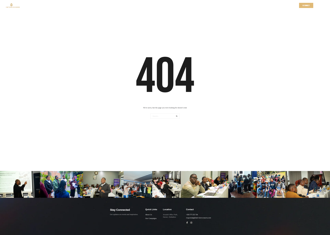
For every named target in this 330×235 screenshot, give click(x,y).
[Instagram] (320, 5)
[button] (306, 5)
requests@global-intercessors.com (198, 218)
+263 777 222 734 (192, 215)
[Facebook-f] (317, 5)
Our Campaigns (150, 218)
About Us (148, 215)
